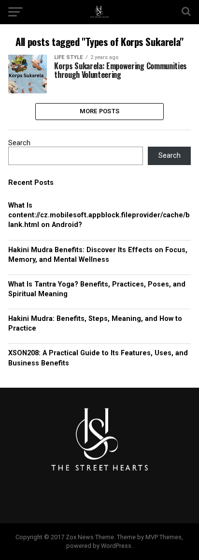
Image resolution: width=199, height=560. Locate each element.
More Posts (100, 111)
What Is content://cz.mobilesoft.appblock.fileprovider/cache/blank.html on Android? (99, 215)
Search (19, 143)
